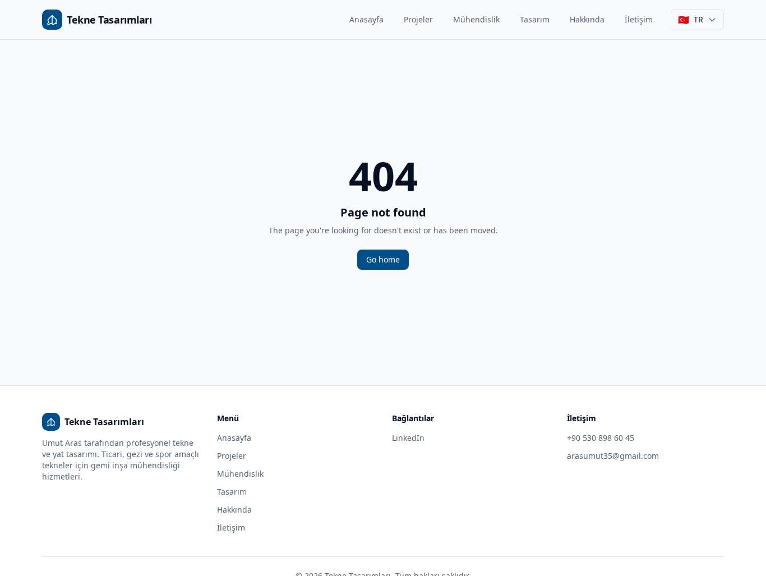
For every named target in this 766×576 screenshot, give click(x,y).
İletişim (639, 19)
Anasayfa (366, 19)
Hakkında (587, 19)
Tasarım (535, 19)
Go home (383, 259)
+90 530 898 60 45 (600, 437)
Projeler (418, 19)
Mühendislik (476, 19)
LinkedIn (408, 437)
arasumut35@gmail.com (613, 455)
